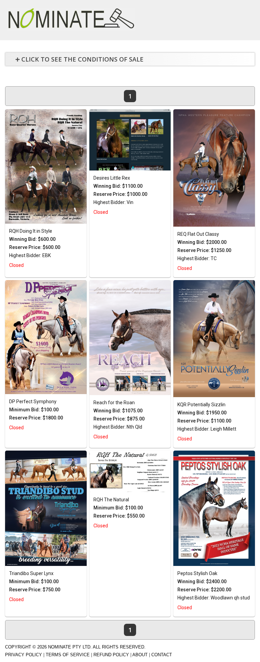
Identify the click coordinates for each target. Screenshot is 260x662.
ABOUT (140, 654)
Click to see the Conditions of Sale (82, 59)
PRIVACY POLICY (23, 654)
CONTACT (161, 654)
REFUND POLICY (111, 654)
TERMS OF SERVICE (68, 654)
